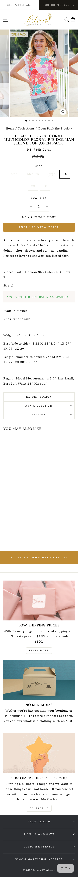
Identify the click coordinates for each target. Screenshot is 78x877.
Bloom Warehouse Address (39, 859)
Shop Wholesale (19, 4)
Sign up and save (39, 834)
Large (51, 174)
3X (45, 186)
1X (65, 174)
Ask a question (39, 406)
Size (38, 166)
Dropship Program (58, 5)
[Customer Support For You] (39, 753)
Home (10, 128)
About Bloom (39, 821)
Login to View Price (39, 227)
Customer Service (39, 846)
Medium (33, 174)
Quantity (39, 198)
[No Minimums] (39, 680)
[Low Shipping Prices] (39, 600)
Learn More (39, 650)
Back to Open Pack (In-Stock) (41, 558)
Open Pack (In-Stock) (54, 128)
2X (33, 186)
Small (15, 174)
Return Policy (39, 397)
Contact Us (39, 808)
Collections (26, 128)
